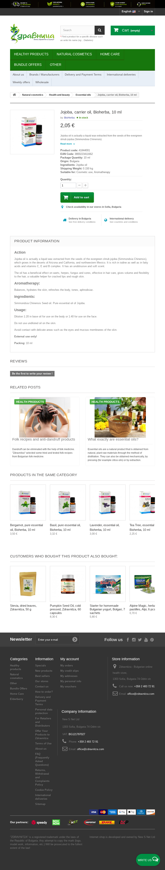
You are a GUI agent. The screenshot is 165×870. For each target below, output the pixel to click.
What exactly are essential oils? (113, 439)
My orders (66, 665)
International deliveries (121, 74)
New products (43, 670)
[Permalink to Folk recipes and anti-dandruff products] (44, 417)
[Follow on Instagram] (134, 639)
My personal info (70, 681)
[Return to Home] (14, 95)
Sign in (148, 11)
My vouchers (68, 686)
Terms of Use (43, 743)
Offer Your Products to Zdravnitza (42, 734)
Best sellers (42, 676)
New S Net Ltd (146, 837)
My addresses (68, 676)
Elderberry (16, 699)
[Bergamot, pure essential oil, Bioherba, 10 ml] (28, 503)
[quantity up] (79, 185)
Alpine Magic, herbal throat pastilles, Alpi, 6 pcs (147, 607)
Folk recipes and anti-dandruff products (43, 439)
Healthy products (31, 54)
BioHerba (69, 117)
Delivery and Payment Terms (83, 74)
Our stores (41, 681)
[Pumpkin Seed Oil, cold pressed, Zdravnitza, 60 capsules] (68, 584)
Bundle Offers (28, 64)
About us (18, 74)
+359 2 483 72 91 (144, 686)
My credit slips (69, 670)
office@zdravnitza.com (140, 693)
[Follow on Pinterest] (152, 639)
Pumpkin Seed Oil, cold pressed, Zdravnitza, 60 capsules (65, 609)
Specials (40, 665)
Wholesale (42, 82)
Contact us (41, 686)
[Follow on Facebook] (128, 639)
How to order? (44, 691)
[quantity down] (85, 185)
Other (55, 64)
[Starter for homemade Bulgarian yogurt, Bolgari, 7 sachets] (108, 584)
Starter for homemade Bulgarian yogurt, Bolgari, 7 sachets (107, 609)
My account (69, 659)
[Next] (151, 508)
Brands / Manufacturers (44, 74)
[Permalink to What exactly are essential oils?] (120, 417)
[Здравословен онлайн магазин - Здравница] (32, 34)
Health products (30, 401)
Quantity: (66, 179)
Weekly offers (21, 82)
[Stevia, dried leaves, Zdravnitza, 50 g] (28, 584)
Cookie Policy (44, 789)
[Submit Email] (75, 639)
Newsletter (21, 639)
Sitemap (40, 804)
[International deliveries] (82, 4)
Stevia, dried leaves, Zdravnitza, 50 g (23, 607)
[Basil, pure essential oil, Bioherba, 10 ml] (68, 503)
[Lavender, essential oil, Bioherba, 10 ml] (108, 503)
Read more (66, 144)
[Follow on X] (140, 639)
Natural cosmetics (74, 54)
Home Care (110, 54)
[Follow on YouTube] (146, 639)
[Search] (100, 30)
